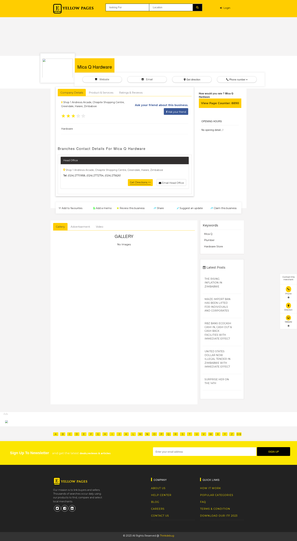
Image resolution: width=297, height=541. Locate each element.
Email (148, 79)
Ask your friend (176, 111)
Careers (157, 508)
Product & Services (101, 92)
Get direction (193, 79)
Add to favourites (71, 208)
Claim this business (224, 208)
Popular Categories (216, 495)
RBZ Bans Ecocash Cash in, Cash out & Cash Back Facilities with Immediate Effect (218, 331)
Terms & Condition (215, 508)
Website (103, 79)
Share (160, 208)
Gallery (60, 226)
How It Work (210, 488)
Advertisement (80, 226)
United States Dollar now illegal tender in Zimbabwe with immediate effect (217, 359)
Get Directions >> (140, 182)
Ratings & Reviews (130, 92)
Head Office (70, 160)
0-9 (239, 434)
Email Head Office (172, 182)
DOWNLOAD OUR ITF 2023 (219, 515)
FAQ (203, 502)
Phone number (237, 79)
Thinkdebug (167, 535)
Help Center (161, 495)
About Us (158, 488)
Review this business (132, 208)
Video (99, 226)
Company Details (71, 92)
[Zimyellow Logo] (73, 8)
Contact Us (160, 515)
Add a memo (103, 208)
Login (226, 7)
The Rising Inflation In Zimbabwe (213, 282)
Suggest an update (191, 208)
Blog (155, 502)
